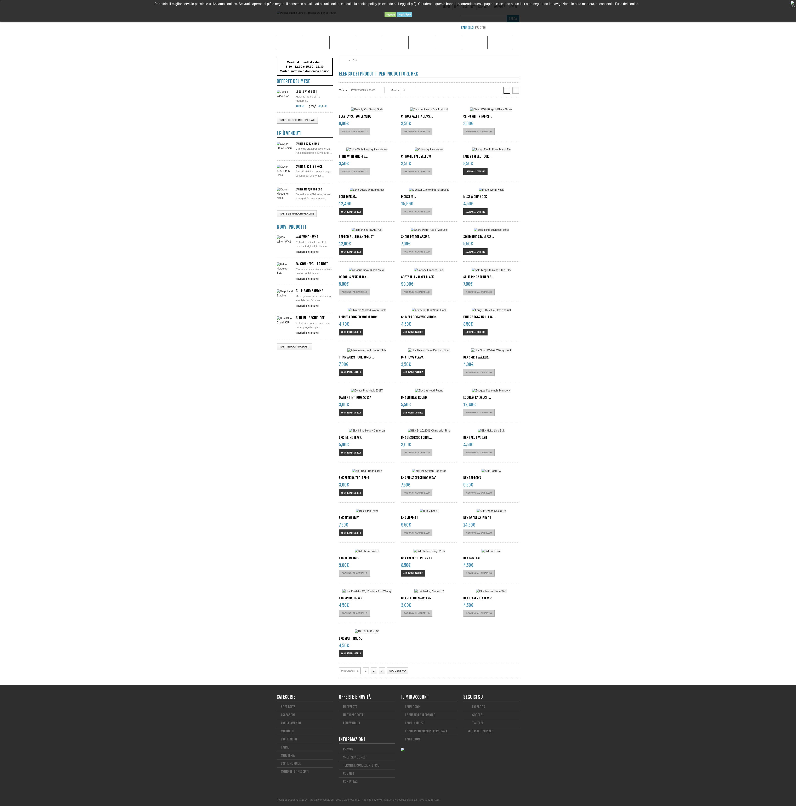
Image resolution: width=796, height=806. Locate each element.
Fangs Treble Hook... (477, 156)
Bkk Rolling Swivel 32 (416, 598)
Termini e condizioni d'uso (361, 765)
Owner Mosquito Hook (309, 189)
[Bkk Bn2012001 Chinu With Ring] (429, 431)
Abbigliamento (342, 42)
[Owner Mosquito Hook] (285, 194)
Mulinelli (501, 42)
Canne (369, 42)
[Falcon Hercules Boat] (285, 268)
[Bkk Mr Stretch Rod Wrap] (429, 471)
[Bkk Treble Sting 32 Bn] (429, 551)
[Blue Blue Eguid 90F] (285, 320)
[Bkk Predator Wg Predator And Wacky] (367, 591)
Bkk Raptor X (472, 478)
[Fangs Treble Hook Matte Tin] (491, 150)
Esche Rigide (422, 42)
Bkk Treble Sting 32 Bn (416, 558)
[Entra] (517, 28)
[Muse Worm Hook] (491, 190)
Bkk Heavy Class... (413, 357)
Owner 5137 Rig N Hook (309, 166)
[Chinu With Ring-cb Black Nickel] (491, 109)
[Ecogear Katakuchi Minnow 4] (491, 390)
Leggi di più (404, 14)
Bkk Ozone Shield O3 (477, 518)
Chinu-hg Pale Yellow (416, 156)
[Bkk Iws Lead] (491, 551)
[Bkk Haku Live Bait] (491, 431)
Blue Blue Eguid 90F (310, 318)
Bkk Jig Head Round (414, 397)
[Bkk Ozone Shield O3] (491, 511)
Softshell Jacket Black (417, 277)
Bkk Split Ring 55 (350, 638)
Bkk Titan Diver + (350, 558)
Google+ (478, 715)
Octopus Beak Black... (354, 277)
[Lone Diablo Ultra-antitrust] (367, 190)
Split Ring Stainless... (478, 277)
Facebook (478, 707)
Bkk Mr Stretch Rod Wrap (418, 478)
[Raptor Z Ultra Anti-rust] (367, 230)
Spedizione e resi (354, 757)
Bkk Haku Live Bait (475, 437)
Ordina (343, 90)
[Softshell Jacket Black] (429, 270)
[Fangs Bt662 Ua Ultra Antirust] (491, 310)
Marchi (290, 42)
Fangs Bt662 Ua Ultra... (479, 317)
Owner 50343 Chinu (307, 143)
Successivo (397, 670)
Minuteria (448, 42)
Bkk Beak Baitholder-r (354, 478)
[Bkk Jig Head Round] (429, 390)
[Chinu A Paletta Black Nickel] (429, 109)
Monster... (408, 197)
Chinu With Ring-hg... (353, 156)
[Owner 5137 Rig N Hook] (285, 171)
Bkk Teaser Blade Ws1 (478, 598)
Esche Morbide (395, 42)
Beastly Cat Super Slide (355, 116)
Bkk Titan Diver (349, 518)
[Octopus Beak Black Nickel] (367, 270)
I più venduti (351, 723)
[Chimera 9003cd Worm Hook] (367, 310)
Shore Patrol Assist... (416, 237)
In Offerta (350, 707)
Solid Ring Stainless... (478, 237)
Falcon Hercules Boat (312, 264)
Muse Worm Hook (475, 197)
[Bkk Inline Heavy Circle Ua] (367, 431)
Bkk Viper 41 (409, 518)
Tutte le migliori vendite (296, 213)
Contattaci (350, 781)
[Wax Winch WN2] (285, 239)
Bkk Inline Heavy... (351, 437)
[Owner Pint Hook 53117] (367, 390)
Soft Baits (288, 707)
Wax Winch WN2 (307, 237)
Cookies (348, 773)
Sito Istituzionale (480, 731)
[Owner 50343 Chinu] (285, 146)
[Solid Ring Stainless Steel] (491, 230)
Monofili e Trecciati (474, 42)
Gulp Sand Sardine (309, 291)
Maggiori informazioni (307, 251)
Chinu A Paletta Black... (417, 116)
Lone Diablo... (348, 197)
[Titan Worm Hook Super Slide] (367, 350)
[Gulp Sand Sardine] (285, 293)
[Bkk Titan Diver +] (367, 551)
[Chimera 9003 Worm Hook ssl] (429, 310)
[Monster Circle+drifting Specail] (429, 190)
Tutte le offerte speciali (297, 120)
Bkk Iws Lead (472, 558)
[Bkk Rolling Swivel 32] (429, 591)
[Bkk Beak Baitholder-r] (367, 471)
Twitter (478, 723)
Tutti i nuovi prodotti (294, 346)
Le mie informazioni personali (426, 731)
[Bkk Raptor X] (491, 471)
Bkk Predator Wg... (352, 598)
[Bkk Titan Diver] (367, 511)
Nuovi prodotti (353, 715)
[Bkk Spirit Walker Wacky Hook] (491, 350)
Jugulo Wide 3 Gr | (306, 91)
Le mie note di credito (420, 715)
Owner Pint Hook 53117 (355, 397)
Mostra (395, 90)
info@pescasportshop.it (403, 799)
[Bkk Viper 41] (429, 511)
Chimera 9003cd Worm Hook (358, 317)
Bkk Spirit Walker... (476, 357)
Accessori (316, 42)
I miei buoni (413, 739)
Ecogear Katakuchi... (477, 397)
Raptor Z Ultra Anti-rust (356, 237)
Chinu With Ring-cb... (477, 116)
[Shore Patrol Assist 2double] (429, 230)
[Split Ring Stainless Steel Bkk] (491, 270)
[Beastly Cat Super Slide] (367, 109)
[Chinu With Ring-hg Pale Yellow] (367, 150)
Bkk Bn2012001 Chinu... (417, 437)
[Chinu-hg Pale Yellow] (429, 150)
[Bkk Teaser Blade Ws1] (491, 591)
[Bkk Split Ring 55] (367, 631)
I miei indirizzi (415, 723)
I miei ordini (413, 707)
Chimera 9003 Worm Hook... (420, 317)
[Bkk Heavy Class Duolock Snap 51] (429, 350)
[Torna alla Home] (343, 60)
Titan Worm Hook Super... (356, 357)
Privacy (348, 749)
